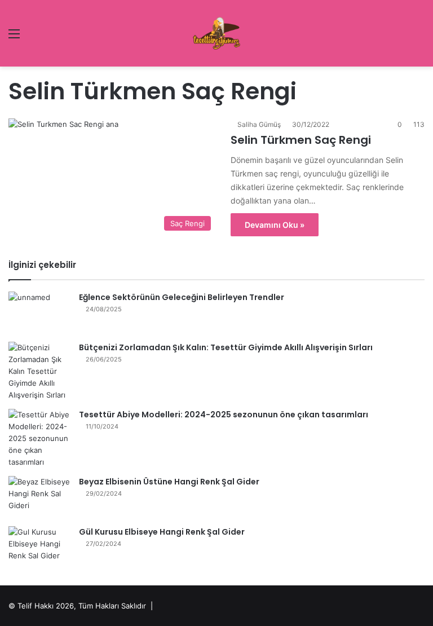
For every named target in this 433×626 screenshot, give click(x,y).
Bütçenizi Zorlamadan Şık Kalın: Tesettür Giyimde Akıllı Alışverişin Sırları (226, 347)
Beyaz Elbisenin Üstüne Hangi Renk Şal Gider (169, 481)
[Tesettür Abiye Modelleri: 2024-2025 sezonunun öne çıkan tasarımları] (39, 438)
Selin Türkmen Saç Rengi (301, 140)
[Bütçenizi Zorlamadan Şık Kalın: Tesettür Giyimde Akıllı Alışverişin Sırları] (39, 371)
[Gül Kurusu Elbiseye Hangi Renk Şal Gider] (39, 547)
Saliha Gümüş (259, 124)
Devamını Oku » (274, 225)
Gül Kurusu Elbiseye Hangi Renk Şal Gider (162, 531)
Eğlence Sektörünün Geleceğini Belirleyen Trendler (181, 297)
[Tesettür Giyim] (216, 33)
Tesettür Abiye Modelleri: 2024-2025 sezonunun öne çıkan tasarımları (223, 414)
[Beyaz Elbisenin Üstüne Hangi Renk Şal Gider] (39, 497)
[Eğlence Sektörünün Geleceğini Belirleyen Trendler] (39, 313)
